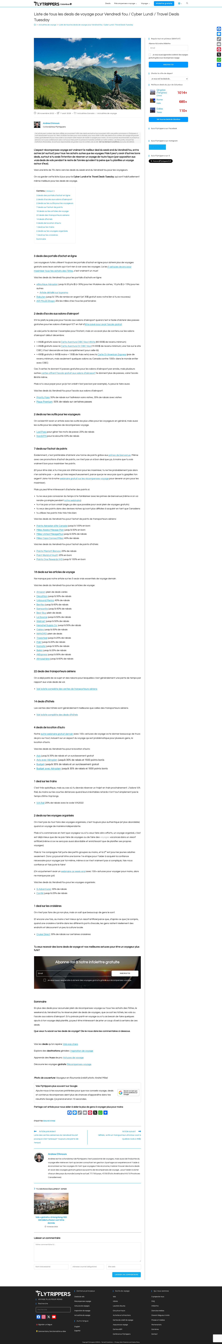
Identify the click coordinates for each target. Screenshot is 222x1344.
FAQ (153, 1301)
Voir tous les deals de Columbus (168, 119)
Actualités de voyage (107, 113)
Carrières (155, 1329)
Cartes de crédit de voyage (123, 1320)
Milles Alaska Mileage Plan (50, 530)
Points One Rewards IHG (49, 559)
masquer (50, 191)
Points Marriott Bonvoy (48, 551)
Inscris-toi (125, 973)
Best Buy (41, 613)
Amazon (40, 592)
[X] (95, 1113)
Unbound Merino (45, 600)
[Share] (218, 64)
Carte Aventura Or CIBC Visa (76, 346)
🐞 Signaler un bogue (44, 1324)
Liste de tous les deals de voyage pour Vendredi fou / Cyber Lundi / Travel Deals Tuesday (96, 25)
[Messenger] (218, 34)
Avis (38, 756)
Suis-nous (158, 147)
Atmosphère (43, 659)
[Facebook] (69, 1113)
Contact (154, 1334)
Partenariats (156, 1325)
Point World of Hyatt (47, 555)
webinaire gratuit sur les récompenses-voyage (84, 478)
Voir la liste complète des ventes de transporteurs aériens (66, 689)
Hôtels (115, 1301)
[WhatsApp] (218, 59)
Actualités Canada (85, 113)
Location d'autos (119, 1306)
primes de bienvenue (120, 455)
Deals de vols (79, 1297)
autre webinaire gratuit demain (57, 734)
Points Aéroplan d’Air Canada (51, 526)
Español (77, 1331)
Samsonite (42, 608)
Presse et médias (158, 1320)
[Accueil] (35, 25)
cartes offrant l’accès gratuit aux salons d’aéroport (68, 373)
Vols (114, 1297)
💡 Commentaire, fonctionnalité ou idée (51, 1331)
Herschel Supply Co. (46, 625)
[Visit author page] (39, 1157)
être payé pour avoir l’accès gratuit (103, 324)
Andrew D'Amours (57, 1154)
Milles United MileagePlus (49, 534)
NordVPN (41, 436)
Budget (40, 764)
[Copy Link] (79, 1113)
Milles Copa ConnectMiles (49, 538)
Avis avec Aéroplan (46, 760)
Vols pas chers (70, 1044)
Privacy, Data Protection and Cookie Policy (127, 1342)
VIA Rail (40, 803)
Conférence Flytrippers (121, 1334)
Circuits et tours (119, 1311)
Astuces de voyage (73, 1057)
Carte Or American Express (112, 354)
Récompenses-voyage (79, 1064)
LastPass (41, 432)
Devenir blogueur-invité (160, 1315)
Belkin (39, 650)
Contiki (40, 893)
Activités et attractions (122, 1315)
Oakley (40, 629)
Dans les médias (157, 1311)
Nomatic (41, 646)
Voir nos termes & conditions (109, 142)
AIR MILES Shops (45, 301)
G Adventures (43, 889)
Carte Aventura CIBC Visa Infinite (78, 342)
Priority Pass (43, 397)
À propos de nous (157, 1297)
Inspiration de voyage (81, 1051)
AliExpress (41, 654)
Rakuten (40, 297)
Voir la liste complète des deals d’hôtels (57, 714)
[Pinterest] (218, 49)
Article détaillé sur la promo (54, 292)
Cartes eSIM (117, 1329)
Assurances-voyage (120, 1325)
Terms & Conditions (107, 1342)
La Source (41, 617)
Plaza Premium (44, 401)
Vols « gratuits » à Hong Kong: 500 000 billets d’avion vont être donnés (51, 1220)
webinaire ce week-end (73, 871)
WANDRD (41, 633)
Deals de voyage (49, 1121)
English (77, 1327)
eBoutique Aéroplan (47, 284)
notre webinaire (72, 500)
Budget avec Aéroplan (48, 768)
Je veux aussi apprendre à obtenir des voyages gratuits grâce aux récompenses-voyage (89, 980)
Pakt (38, 642)
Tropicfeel (41, 638)
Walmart (40, 621)
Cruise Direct (43, 934)
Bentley (40, 604)
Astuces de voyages (81, 1306)
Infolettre (155, 1306)
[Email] (218, 44)
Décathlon (42, 596)
